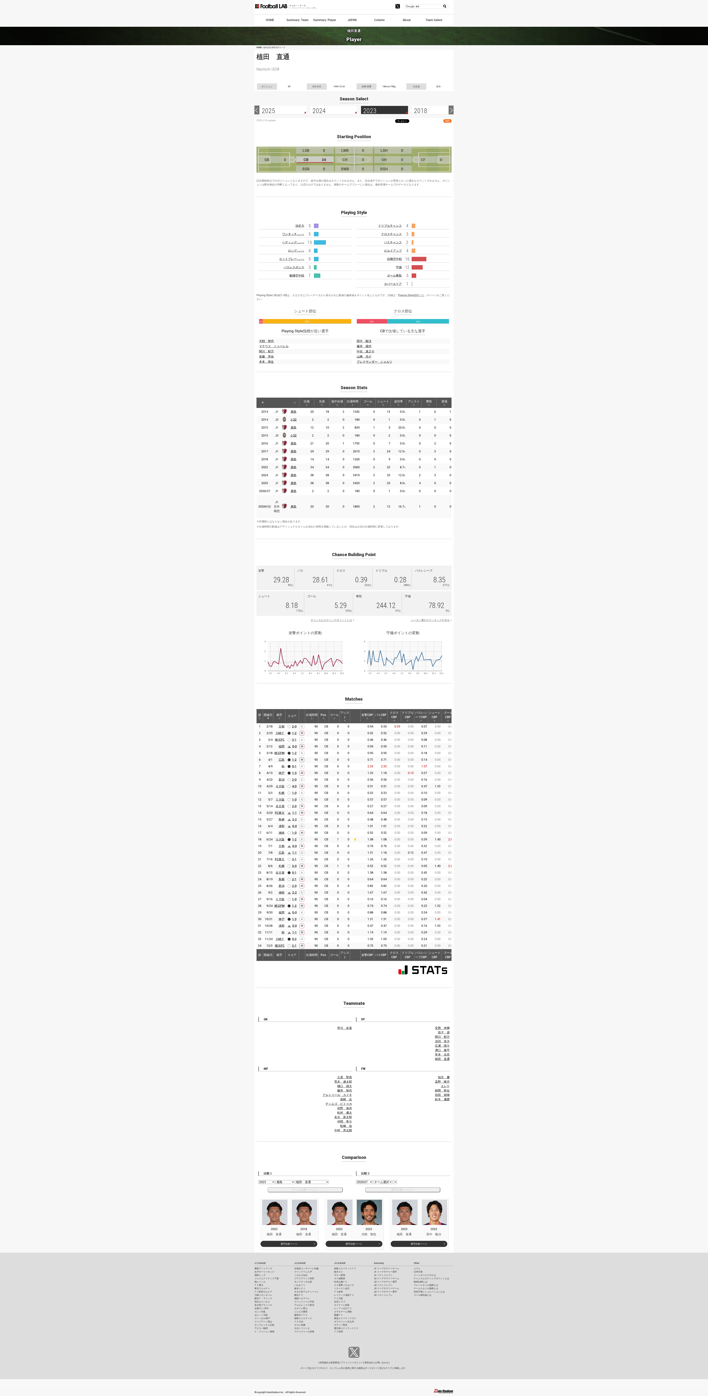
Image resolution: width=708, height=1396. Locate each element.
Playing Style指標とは (411, 295)
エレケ (445, 1086)
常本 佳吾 (442, 1054)
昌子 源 (444, 1032)
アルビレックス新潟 (304, 1305)
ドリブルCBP (408, 715)
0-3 (294, 939)
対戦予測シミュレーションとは (429, 1291)
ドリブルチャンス (390, 226)
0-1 (294, 766)
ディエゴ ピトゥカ (338, 1104)
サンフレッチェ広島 (264, 1325)
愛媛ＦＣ (338, 1315)
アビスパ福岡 (261, 1328)
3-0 (294, 866)
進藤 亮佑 (266, 356)
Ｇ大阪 (280, 786)
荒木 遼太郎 (343, 1081)
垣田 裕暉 (442, 1095)
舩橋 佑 (346, 1126)
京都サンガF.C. (261, 1308)
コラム (417, 1268)
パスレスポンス (294, 267)
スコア (292, 716)
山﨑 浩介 (364, 356)
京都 (281, 726)
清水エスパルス (262, 1301)
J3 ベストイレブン (383, 1295)
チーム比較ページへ (305, 1189)
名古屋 (280, 806)
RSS (447, 121)
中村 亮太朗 (343, 1130)
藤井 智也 (344, 1090)
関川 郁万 (266, 351)
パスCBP (380, 715)
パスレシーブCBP (421, 715)
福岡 (281, 746)
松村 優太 (344, 1112)
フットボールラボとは (425, 1275)
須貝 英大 (442, 1041)
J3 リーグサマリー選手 (385, 1291)
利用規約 (324, 1362)
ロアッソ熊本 (340, 1325)
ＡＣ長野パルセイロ (344, 1285)
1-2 (294, 733)
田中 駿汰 (364, 341)
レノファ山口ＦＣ (343, 1308)
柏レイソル (260, 1281)
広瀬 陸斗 (442, 1045)
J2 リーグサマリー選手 (385, 1281)
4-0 (294, 786)
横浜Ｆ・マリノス (263, 1298)
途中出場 (337, 401)
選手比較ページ (289, 1243)
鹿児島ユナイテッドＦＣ (346, 1328)
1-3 (294, 919)
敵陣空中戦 (296, 275)
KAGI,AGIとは (420, 1281)
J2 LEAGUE (300, 1263)
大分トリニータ (302, 1328)
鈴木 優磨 (442, 1099)
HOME (270, 20)
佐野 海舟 (344, 1108)
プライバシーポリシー (352, 1362)
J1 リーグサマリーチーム (386, 1268)
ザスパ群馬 (339, 1275)
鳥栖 (281, 819)
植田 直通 (442, 1059)
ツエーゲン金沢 (342, 1288)
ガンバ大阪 (260, 1311)
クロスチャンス (391, 234)
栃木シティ (299, 1288)
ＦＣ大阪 (338, 1298)
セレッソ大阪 (261, 1315)
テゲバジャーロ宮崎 (304, 1331)
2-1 (294, 879)
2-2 (294, 819)
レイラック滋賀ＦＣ (344, 1295)
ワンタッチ (293, 234)
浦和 (281, 826)
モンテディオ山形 (303, 1281)
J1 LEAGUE (260, 1263)
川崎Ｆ (280, 733)
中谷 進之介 (365, 351)
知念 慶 (444, 1077)
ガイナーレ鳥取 (342, 1305)
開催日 (268, 715)
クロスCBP (394, 715)
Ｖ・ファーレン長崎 (264, 1331)
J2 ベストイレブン (383, 1285)
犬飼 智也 (266, 341)
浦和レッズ (260, 1275)
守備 (399, 267)
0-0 (294, 746)
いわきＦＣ (299, 1285)
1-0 (294, 793)
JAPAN (352, 20)
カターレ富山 (301, 1308)
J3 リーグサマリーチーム (386, 1288)
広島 (281, 759)
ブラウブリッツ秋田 (304, 1278)
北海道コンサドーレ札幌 (306, 1268)
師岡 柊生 (442, 1090)
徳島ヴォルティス (303, 1318)
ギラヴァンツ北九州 (344, 1321)
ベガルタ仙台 (301, 1275)
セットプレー (291, 259)
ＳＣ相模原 (339, 1278)
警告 (429, 401)
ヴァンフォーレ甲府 (304, 1301)
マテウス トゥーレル (274, 346)
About (407, 20)
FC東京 (279, 813)
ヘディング (293, 242)
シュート (383, 401)
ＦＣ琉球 (338, 1331)
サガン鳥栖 (299, 1325)
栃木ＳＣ (338, 1272)
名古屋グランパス (263, 1305)
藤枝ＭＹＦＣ (301, 1315)
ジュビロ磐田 (301, 1311)
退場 (444, 401)
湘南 (281, 833)
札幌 (281, 793)
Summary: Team (297, 20)
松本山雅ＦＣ (340, 1281)
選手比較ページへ (403, 1189)
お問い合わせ (381, 1362)
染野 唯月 (442, 1081)
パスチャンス (393, 242)
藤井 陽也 (364, 346)
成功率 (398, 401)
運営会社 (369, 1362)
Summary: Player (324, 20)
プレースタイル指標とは (426, 1285)
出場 (307, 401)
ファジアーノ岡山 (263, 1321)
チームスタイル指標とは (426, 1288)
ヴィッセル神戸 (262, 1318)
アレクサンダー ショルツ (374, 361)
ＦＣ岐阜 (338, 1291)
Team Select (434, 20)
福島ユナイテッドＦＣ (345, 1268)
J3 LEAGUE (340, 1263)
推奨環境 (334, 1362)
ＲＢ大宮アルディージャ (306, 1291)
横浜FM (279, 753)
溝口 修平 (442, 1050)
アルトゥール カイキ (337, 1095)
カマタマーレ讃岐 (343, 1311)
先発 (322, 401)
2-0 (294, 726)
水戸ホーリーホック (264, 1272)
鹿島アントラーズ (263, 1268)
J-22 (293, 419)
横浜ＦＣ (298, 1295)
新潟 (281, 779)
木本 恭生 (266, 361)
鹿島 (293, 411)
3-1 (294, 740)
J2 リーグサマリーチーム (386, 1278)
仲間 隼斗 (344, 1121)
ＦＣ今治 (298, 1321)
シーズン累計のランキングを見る (430, 620)
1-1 (294, 813)
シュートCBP (434, 715)
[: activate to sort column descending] (262, 402)
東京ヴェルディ (262, 1288)
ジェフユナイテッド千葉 (266, 1278)
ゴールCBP (448, 715)
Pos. (324, 715)
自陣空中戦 (394, 259)
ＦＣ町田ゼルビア (263, 1291)
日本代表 (418, 1272)
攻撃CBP (367, 715)
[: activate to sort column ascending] (272, 402)
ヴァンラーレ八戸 (303, 1272)
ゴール (367, 401)
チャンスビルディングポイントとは (331, 620)
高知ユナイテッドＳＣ (345, 1318)
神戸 (281, 773)
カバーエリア (393, 284)
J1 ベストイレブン (383, 1275)
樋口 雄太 (344, 1086)
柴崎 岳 (346, 1099)
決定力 (299, 226)
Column (379, 20)
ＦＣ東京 (258, 1285)
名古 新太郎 (343, 1117)
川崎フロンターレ (263, 1295)
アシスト (414, 401)
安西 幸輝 (442, 1028)
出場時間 (352, 401)
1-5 (294, 773)
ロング (296, 250)
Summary (379, 1263)
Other (416, 1263)
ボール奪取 (394, 275)
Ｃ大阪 (280, 799)
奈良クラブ (339, 1301)
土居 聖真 (344, 1077)
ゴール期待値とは (422, 1295)
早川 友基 (344, 1028)
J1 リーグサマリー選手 (385, 1272)
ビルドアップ (393, 250)
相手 (279, 715)
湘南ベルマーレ (302, 1298)
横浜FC (279, 740)
